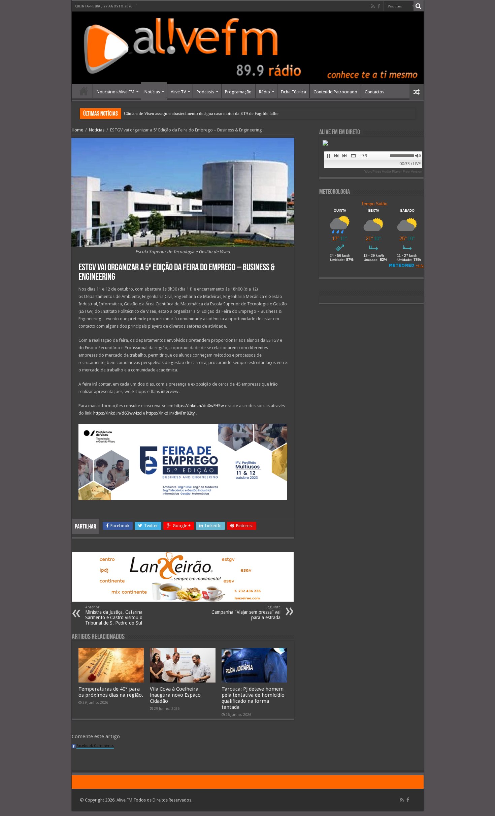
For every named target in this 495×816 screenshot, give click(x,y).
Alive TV (178, 91)
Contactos (374, 91)
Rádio (264, 91)
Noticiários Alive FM (115, 91)
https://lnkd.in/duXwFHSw (199, 405)
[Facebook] (379, 6)
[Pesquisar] (419, 6)
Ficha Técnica (293, 91)
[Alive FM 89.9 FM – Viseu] (248, 47)
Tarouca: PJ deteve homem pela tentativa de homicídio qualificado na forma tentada (253, 698)
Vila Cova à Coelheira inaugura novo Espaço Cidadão (175, 695)
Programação (238, 91)
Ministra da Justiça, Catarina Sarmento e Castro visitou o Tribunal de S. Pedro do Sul (113, 615)
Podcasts (205, 91)
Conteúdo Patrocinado (335, 91)
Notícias (152, 91)
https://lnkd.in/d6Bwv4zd (117, 413)
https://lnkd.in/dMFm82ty (170, 413)
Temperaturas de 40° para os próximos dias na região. (110, 692)
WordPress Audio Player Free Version (393, 171)
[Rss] (372, 6)
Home (84, 91)
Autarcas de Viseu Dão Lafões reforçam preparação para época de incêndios (192, 113)
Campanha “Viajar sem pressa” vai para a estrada (245, 612)
